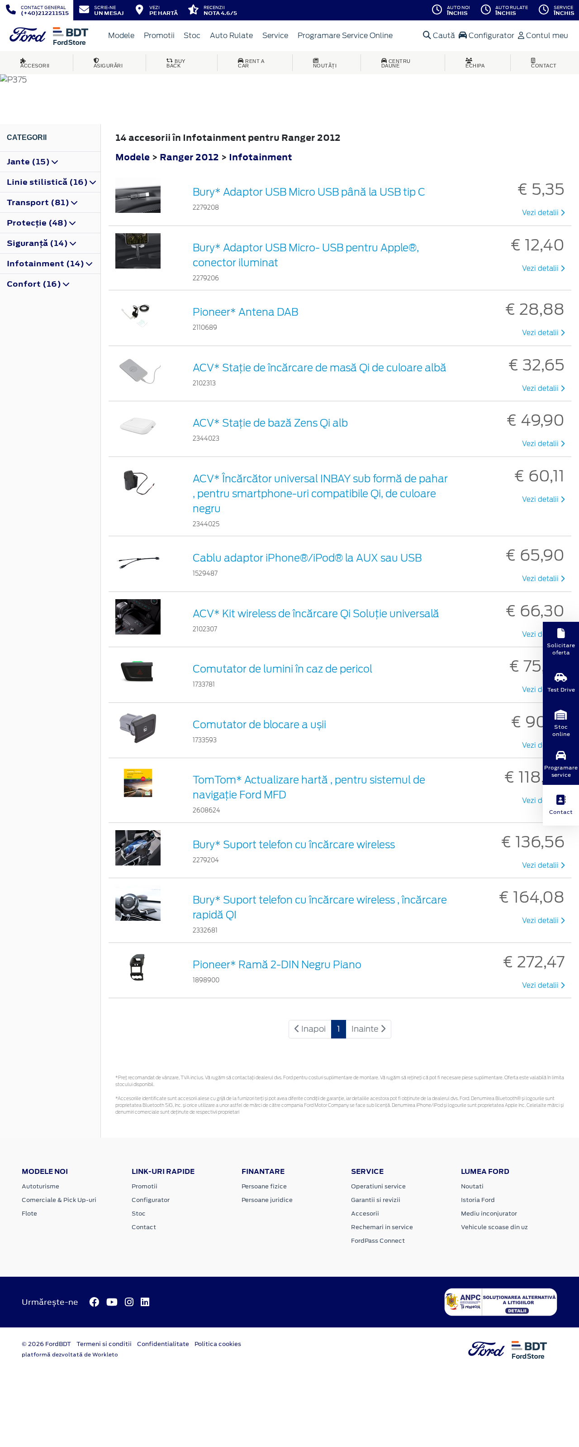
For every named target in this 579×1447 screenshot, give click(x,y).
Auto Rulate (231, 35)
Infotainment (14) (46, 263)
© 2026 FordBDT (46, 1344)
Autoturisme (40, 1186)
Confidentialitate (163, 1344)
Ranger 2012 (189, 157)
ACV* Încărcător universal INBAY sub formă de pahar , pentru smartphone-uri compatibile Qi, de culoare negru (320, 493)
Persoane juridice (267, 1200)
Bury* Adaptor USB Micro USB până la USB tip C (309, 192)
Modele (121, 35)
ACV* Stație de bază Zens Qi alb (270, 423)
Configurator (490, 35)
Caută (443, 35)
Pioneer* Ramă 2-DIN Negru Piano (277, 965)
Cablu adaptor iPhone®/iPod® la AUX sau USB (307, 558)
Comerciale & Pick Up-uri (59, 1200)
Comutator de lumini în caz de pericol (282, 669)
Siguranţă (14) (38, 243)
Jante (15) (29, 161)
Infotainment (260, 157)
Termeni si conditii (104, 1344)
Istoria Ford (478, 1200)
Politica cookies (218, 1344)
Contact (144, 1227)
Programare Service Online (345, 35)
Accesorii (365, 1213)
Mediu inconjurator (489, 1213)
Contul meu (546, 35)
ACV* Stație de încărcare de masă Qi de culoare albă (319, 368)
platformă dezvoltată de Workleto (70, 1354)
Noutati (472, 1186)
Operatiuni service (378, 1186)
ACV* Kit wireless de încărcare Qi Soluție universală (316, 614)
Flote (29, 1213)
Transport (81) (39, 202)
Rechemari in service (382, 1227)
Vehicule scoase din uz (494, 1227)
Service (275, 35)
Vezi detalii (541, 213)
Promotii (159, 35)
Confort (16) (35, 284)
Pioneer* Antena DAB (245, 312)
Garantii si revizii (375, 1200)
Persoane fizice (264, 1186)
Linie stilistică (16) (48, 182)
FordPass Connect (378, 1240)
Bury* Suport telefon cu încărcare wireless (294, 845)
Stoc (192, 35)
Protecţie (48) (38, 222)
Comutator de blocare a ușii (259, 725)
